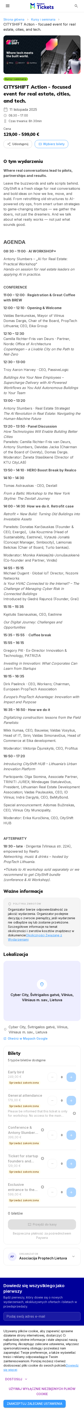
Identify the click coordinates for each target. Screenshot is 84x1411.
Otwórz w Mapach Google (25, 1038)
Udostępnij (17, 144)
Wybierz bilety (51, 144)
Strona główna (13, 19)
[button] (42, 1257)
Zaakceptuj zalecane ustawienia (34, 1403)
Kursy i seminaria (43, 19)
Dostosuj (16, 1379)
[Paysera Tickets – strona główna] (42, 6)
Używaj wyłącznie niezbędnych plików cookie (42, 1391)
